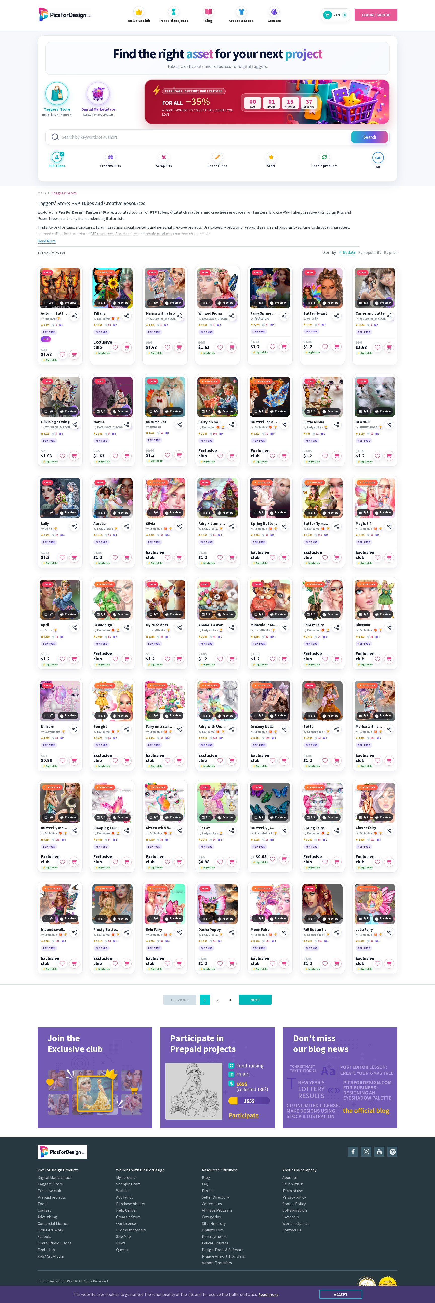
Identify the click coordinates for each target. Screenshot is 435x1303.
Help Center (126, 1210)
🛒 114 (265, 941)
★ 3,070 (150, 941)
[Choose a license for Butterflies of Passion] (284, 456)
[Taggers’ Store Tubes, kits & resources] (56, 93)
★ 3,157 (45, 325)
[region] (267, 101)
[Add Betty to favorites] (325, 761)
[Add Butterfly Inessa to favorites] (63, 862)
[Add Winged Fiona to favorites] (220, 347)
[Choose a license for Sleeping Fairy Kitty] (127, 862)
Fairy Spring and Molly (264, 313)
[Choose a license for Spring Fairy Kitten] (337, 862)
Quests (122, 1249)
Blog (206, 1177)
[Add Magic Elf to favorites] (378, 558)
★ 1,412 (97, 535)
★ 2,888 (360, 839)
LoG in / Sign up (376, 14)
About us (290, 1177)
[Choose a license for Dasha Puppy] (232, 964)
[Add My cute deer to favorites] (168, 659)
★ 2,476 (255, 535)
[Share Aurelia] (127, 526)
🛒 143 (318, 941)
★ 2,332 (45, 535)
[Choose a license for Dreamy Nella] (284, 761)
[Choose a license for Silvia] (179, 558)
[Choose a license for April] (74, 659)
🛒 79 (55, 636)
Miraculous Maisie (264, 625)
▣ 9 (166, 325)
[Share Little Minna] (337, 425)
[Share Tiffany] (127, 316)
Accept (341, 1294)
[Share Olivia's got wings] (74, 424)
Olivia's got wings (56, 422)
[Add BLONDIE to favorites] (378, 456)
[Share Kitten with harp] (179, 830)
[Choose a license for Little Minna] (337, 456)
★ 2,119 (360, 433)
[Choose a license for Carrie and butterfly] (389, 347)
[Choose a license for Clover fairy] (389, 862)
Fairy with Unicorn (211, 726)
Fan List (208, 1190)
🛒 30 (265, 433)
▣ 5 (272, 324)
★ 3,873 (360, 941)
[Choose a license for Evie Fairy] (179, 964)
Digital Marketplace (55, 1177)
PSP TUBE (49, 332)
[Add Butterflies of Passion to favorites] (273, 456)
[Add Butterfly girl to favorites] (325, 347)
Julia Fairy (364, 929)
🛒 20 (265, 324)
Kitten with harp (159, 828)
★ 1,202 (202, 325)
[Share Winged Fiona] (232, 316)
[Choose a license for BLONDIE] (389, 456)
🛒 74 (317, 636)
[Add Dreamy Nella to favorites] (273, 761)
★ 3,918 (97, 941)
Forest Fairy (313, 625)
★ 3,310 (255, 941)
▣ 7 (115, 535)
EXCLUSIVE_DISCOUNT (164, 319)
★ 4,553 (360, 738)
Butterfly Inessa (54, 828)
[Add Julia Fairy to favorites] (378, 964)
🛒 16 (160, 433)
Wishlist (123, 1190)
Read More (47, 240)
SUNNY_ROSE (368, 427)
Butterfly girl (315, 313)
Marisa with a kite (161, 313)
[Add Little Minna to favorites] (325, 456)
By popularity (369, 252)
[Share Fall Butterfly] (337, 932)
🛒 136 (55, 839)
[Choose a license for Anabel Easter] (232, 659)
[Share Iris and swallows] (74, 932)
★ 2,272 (202, 839)
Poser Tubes (217, 166)
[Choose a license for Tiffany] (127, 347)
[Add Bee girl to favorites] (115, 761)
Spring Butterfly (264, 523)
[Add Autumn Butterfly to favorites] (63, 355)
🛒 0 (54, 325)
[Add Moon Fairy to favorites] (273, 964)
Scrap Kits (164, 166)
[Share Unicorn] (74, 729)
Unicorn (47, 726)
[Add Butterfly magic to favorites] (325, 558)
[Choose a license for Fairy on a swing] (179, 761)
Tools (42, 1203)
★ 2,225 (360, 535)
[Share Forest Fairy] (337, 628)
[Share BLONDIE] (389, 424)
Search (369, 137)
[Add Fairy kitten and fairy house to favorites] (220, 558)
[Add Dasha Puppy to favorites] (220, 964)
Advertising (47, 1216)
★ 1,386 (97, 433)
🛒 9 (369, 325)
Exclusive (103, 319)
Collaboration (294, 1210)
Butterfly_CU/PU (264, 828)
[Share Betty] (337, 729)
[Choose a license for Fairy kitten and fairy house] (232, 558)
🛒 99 (160, 535)
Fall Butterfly (315, 929)
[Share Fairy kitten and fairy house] (232, 526)
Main (42, 193)
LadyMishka (315, 427)
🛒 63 (160, 636)
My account (125, 1177)
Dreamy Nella (262, 726)
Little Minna (313, 422)
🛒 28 (265, 636)
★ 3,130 (150, 738)
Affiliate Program (217, 1210)
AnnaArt (50, 319)
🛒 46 (317, 738)
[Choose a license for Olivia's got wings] (74, 456)
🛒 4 (211, 325)
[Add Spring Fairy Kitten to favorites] (325, 862)
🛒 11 (315, 433)
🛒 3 (159, 325)
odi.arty (312, 318)
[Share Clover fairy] (389, 830)
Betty (308, 726)
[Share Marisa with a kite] (179, 316)
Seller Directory (215, 1197)
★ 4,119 (45, 636)
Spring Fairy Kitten (316, 828)
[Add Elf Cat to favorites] (220, 862)
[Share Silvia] (179, 526)
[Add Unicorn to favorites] (63, 761)
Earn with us (293, 1183)
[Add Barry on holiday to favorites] (220, 456)
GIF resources (102, 233)
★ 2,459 (307, 535)
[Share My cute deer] (179, 627)
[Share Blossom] (389, 627)
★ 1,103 (307, 324)
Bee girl (100, 726)
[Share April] (74, 627)
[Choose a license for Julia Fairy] (389, 964)
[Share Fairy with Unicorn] (232, 729)
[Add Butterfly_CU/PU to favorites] (273, 859)
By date (349, 252)
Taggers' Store (50, 1183)
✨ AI (46, 339)
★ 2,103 (150, 535)
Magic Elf (363, 523)
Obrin (48, 529)
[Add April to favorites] (63, 659)
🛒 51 (107, 636)
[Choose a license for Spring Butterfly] (284, 558)
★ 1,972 (150, 433)
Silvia (150, 523)
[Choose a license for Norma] (127, 456)
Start (271, 166)
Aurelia (99, 523)
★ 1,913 (45, 738)
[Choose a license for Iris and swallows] (74, 964)
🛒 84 (107, 941)
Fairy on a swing (159, 726)
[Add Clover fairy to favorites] (378, 862)
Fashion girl (103, 625)
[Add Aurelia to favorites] (115, 558)
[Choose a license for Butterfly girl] (337, 347)
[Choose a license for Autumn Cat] (179, 455)
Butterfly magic (316, 523)
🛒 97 (107, 839)
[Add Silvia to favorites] (168, 558)
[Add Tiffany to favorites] (115, 347)
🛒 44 (212, 636)
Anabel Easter (210, 625)
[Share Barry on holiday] (232, 425)
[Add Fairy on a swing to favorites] (168, 761)
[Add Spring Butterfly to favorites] (273, 558)
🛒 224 (370, 738)
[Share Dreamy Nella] (284, 729)
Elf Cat (204, 828)
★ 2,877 (97, 738)
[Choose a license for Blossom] (389, 659)
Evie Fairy (154, 929)
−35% (47, 272)
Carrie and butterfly (373, 313)
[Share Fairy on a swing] (179, 729)
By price (390, 252)
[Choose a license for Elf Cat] (232, 862)
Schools (44, 1236)
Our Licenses (127, 1223)
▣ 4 (61, 325)
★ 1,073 (45, 433)
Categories (211, 1216)
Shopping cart (128, 1183)
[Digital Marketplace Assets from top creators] (98, 93)
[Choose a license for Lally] (74, 558)
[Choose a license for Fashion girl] (127, 659)
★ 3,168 (307, 839)
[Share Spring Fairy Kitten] (337, 831)
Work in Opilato (296, 1223)
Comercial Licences (54, 1223)
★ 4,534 (45, 839)
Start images (126, 233)
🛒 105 (213, 738)
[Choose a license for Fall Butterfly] (337, 964)
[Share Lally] (74, 526)
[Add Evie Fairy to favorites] (168, 964)
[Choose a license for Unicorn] (74, 761)
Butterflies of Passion (264, 422)
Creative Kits (110, 166)
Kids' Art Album (51, 1256)
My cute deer (157, 625)
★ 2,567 (202, 941)
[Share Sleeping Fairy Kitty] (127, 831)
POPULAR (106, 272)
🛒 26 (55, 535)
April (45, 625)
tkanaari (155, 427)
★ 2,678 (307, 636)
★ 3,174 (255, 738)
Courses (44, 1210)
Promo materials (131, 1229)
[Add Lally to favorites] (63, 558)
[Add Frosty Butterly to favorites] (115, 964)
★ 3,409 (150, 839)
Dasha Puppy (209, 929)
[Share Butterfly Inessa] (74, 830)
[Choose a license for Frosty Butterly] (127, 964)
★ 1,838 (255, 324)
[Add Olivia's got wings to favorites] (63, 456)
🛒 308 (213, 433)
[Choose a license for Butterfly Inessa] (74, 862)
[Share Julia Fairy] (389, 932)
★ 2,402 (360, 636)
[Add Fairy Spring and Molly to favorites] (273, 347)
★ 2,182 (202, 433)
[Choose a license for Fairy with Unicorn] (232, 761)
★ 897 (306, 433)
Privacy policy (294, 1197)
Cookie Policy (294, 1203)
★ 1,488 (150, 636)
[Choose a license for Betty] (337, 761)
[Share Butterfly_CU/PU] (284, 830)
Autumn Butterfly (54, 313)
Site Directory (214, 1223)
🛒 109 (265, 738)
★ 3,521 (202, 738)
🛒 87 (160, 738)
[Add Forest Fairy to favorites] (325, 659)
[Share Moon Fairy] (284, 932)
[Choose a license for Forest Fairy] (337, 659)
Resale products (324, 166)
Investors (290, 1216)
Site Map (123, 1236)
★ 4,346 (307, 738)
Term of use (292, 1190)
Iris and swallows (54, 929)
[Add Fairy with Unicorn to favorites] (220, 761)
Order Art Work (50, 1229)
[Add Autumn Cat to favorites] (168, 455)
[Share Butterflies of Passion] (284, 424)
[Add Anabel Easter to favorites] (220, 659)
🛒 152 (55, 941)
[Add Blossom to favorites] (378, 659)
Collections (212, 1203)
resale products (159, 233)
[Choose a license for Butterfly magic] (337, 558)
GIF (378, 167)
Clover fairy (366, 828)
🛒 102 (370, 839)
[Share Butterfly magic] (337, 526)
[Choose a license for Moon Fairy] (284, 964)
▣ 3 (115, 325)
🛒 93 (370, 535)
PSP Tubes (57, 166)
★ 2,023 (97, 636)
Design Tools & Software (222, 1249)
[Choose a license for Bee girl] (127, 761)
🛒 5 (54, 433)
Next (255, 999)
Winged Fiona (210, 313)
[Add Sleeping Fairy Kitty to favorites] (115, 862)
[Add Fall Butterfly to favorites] (325, 964)
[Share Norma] (127, 425)
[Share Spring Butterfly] (284, 526)
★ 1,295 (97, 325)
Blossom (363, 625)
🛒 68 (317, 839)
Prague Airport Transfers (223, 1256)
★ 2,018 (255, 839)
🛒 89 (107, 738)
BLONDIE (363, 422)
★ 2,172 (255, 433)
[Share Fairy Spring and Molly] (284, 316)
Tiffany (99, 313)
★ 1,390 (360, 325)
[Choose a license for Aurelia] (127, 558)
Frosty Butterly (106, 929)
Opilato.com (213, 1229)
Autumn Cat (156, 422)
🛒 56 (370, 636)
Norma (99, 422)
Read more (268, 1294)
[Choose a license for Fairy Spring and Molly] (284, 347)
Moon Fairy (260, 929)
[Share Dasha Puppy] (232, 932)
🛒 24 (212, 535)
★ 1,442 (150, 325)
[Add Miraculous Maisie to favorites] (273, 659)
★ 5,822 (307, 941)
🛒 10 (370, 433)
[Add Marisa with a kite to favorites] (168, 347)
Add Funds (124, 1197)
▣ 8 (323, 433)
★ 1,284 (202, 636)
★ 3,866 (97, 839)
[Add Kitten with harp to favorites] (168, 862)
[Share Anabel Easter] (232, 628)
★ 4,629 (45, 941)
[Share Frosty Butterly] (127, 932)
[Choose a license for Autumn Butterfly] (74, 355)
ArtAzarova (262, 318)
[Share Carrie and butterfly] (389, 316)
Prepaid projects (52, 1197)
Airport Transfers (217, 1262)
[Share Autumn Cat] (179, 424)
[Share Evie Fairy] (179, 932)
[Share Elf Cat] (232, 831)
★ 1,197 (202, 535)
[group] (95, 1077)
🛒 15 (107, 325)
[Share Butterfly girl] (337, 316)
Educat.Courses (215, 1243)
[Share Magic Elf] (389, 526)
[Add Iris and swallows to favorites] (63, 964)
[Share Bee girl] (127, 729)
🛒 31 (55, 738)
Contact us (291, 1229)
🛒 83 (265, 535)
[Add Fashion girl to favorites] (115, 659)
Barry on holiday (211, 422)
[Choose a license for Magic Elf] (389, 558)
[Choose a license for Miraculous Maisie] (284, 659)
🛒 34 (212, 941)
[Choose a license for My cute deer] (179, 659)
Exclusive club (102, 344)
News (120, 1243)
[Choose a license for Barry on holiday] (232, 456)
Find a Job (46, 1249)
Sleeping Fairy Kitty (106, 828)
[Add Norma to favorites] (115, 456)
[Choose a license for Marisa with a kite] (179, 347)
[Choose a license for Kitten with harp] (179, 862)
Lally (45, 523)
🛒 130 (318, 535)
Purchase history (130, 1203)
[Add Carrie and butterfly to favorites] (378, 347)
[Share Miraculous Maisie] (284, 627)
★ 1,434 (255, 636)
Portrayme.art (214, 1236)
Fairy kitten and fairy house (211, 523)
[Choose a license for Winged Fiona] (232, 347)
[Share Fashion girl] (127, 628)
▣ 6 (61, 433)
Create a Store (128, 1216)
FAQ (205, 1183)
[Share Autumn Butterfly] (74, 316)
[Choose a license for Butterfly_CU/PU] (284, 859)
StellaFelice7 (316, 732)
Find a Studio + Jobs (54, 1243)
